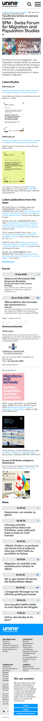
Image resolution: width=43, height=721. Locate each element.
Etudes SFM (31, 189)
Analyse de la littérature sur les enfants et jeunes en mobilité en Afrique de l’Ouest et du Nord (21, 141)
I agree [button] (25, 706)
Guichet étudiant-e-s (11, 647)
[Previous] (8, 48)
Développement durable (29, 654)
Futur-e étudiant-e (10, 669)
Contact (6, 641)
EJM (30, 187)
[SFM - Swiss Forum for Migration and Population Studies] (10, 4)
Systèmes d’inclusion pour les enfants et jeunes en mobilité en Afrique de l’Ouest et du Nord (20, 91)
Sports (25, 671)
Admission (7, 667)
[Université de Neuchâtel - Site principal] (11, 629)
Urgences (6, 643)
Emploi (5, 651)
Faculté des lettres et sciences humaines (14, 12)
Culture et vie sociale (31, 669)
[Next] (35, 48)
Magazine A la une (30, 651)
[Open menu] (38, 4)
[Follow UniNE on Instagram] (8, 711)
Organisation (28, 643)
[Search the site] (29, 4)
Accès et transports (10, 645)
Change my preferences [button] (26, 713)
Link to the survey (28, 468)
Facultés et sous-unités (29, 660)
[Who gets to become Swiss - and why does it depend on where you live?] (21, 46)
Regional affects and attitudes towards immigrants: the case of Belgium (20, 256)
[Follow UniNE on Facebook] (4, 711)
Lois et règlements (30, 657)
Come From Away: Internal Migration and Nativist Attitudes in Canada (19, 235)
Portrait (26, 641)
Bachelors (6, 671)
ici (18, 365)
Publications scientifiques (28, 648)
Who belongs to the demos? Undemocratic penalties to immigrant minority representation (21, 213)
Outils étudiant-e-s (10, 649)
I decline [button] (26, 710)
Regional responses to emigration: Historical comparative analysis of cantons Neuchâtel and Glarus (20, 244)
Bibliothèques (28, 667)
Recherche (27, 645)
